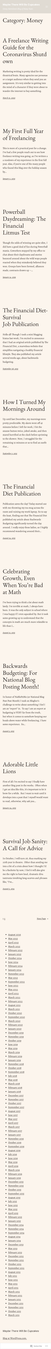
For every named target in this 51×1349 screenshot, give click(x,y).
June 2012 (13, 1279)
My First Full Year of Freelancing (23, 134)
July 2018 (12, 1075)
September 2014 (16, 1232)
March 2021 (14, 1009)
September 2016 (16, 1146)
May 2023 (13, 977)
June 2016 (13, 1158)
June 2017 (13, 1115)
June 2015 (13, 1205)
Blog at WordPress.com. (15, 1338)
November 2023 (16, 973)
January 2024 (14, 969)
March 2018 (14, 1083)
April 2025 (13, 942)
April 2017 (13, 1122)
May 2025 (13, 938)
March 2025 (14, 946)
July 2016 (12, 1154)
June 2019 (13, 1044)
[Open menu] (46, 6)
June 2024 (13, 962)
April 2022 (13, 993)
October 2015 (14, 1189)
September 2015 (16, 1193)
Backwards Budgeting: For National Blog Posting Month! (21, 676)
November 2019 (16, 1036)
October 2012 (14, 1264)
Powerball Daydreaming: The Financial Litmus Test (24, 222)
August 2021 (14, 1005)
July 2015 (12, 1201)
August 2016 (14, 1150)
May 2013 (12, 1248)
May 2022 (13, 989)
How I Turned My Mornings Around (24, 405)
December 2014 (16, 1225)
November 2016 (16, 1138)
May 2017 (12, 1119)
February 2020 (15, 1024)
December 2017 (16, 1095)
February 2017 (15, 1130)
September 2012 (16, 1268)
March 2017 (14, 1126)
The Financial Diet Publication (22, 490)
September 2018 (16, 1072)
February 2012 (15, 1295)
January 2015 (14, 1221)
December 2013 (15, 1244)
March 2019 (14, 1052)
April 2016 (13, 1166)
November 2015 (16, 1185)
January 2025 (14, 954)
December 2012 (16, 1256)
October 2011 (14, 1311)
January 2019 (14, 1060)
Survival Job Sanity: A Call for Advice (25, 844)
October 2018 (14, 1068)
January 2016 (14, 1178)
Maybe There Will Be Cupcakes (21, 4)
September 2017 (16, 1107)
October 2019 (14, 1040)
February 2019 (15, 1056)
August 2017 (14, 1111)
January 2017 (14, 1134)
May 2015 (12, 1209)
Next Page (42, 918)
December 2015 (16, 1181)
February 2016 (15, 1174)
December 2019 (16, 1032)
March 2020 (14, 1021)
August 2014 (14, 1236)
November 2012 (16, 1260)
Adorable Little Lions (20, 768)
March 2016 (14, 1170)
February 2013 (15, 1252)
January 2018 (14, 1091)
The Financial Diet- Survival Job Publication (25, 317)
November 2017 (16, 1099)
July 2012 (12, 1275)
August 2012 (14, 1272)
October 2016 (14, 1142)
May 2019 (12, 1048)
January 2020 (14, 1028)
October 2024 (15, 958)
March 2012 (14, 1291)
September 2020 (16, 1017)
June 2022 (13, 985)
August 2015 (14, 1197)
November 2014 (16, 1228)
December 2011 (15, 1303)
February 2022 (15, 1001)
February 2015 (15, 1217)
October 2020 (15, 1013)
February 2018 (15, 1087)
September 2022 (16, 981)
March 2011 (13, 1315)
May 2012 (13, 1283)
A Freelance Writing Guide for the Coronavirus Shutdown (25, 50)
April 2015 (13, 1213)
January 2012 (14, 1299)
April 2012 (13, 1287)
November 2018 (16, 1064)
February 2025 (15, 950)
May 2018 (13, 1079)
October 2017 (14, 1103)
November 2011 (15, 1307)
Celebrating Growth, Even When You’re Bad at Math (23, 581)
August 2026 (14, 934)
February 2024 (15, 966)
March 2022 (14, 997)
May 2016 (12, 1162)
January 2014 (14, 1240)
